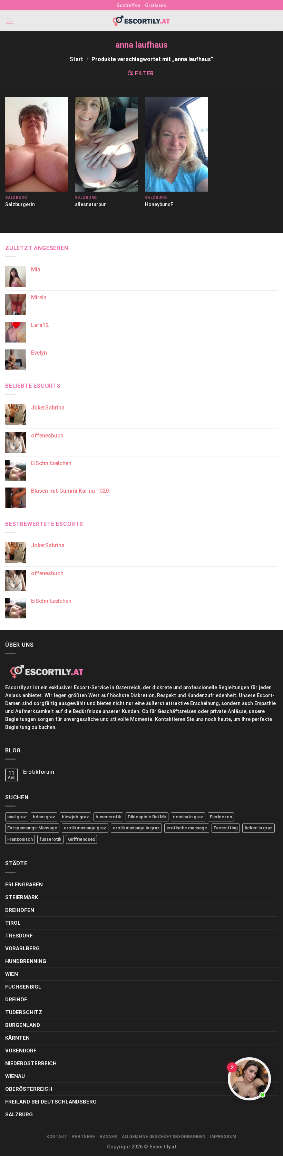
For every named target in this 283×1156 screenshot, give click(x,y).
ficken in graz (258, 827)
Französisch (20, 839)
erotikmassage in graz (136, 827)
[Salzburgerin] (36, 144)
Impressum (223, 1136)
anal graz (16, 816)
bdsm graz (44, 816)
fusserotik (50, 839)
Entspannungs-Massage (32, 827)
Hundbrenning (25, 961)
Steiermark (21, 897)
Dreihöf (16, 999)
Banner (108, 1136)
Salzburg (19, 1114)
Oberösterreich (28, 1089)
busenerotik (108, 816)
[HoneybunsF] (176, 144)
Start (76, 59)
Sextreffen (128, 5)
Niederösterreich (31, 1063)
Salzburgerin (20, 205)
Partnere (83, 1136)
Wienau (15, 1076)
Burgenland (22, 1025)
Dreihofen (19, 910)
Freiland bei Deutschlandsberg (51, 1102)
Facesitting (226, 827)
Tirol (13, 923)
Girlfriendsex (81, 839)
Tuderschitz (23, 1012)
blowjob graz (75, 816)
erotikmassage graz (85, 827)
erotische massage (186, 827)
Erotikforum (38, 772)
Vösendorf (21, 1051)
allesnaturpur (90, 205)
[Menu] (9, 20)
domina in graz (188, 816)
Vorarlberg (22, 948)
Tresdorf (19, 936)
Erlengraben (24, 885)
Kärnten (17, 1038)
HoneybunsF (159, 205)
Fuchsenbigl (23, 987)
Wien (11, 974)
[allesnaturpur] (106, 144)
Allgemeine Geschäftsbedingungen (164, 1136)
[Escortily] (141, 21)
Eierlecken (221, 816)
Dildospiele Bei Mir (147, 816)
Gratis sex (155, 5)
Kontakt (57, 1136)
